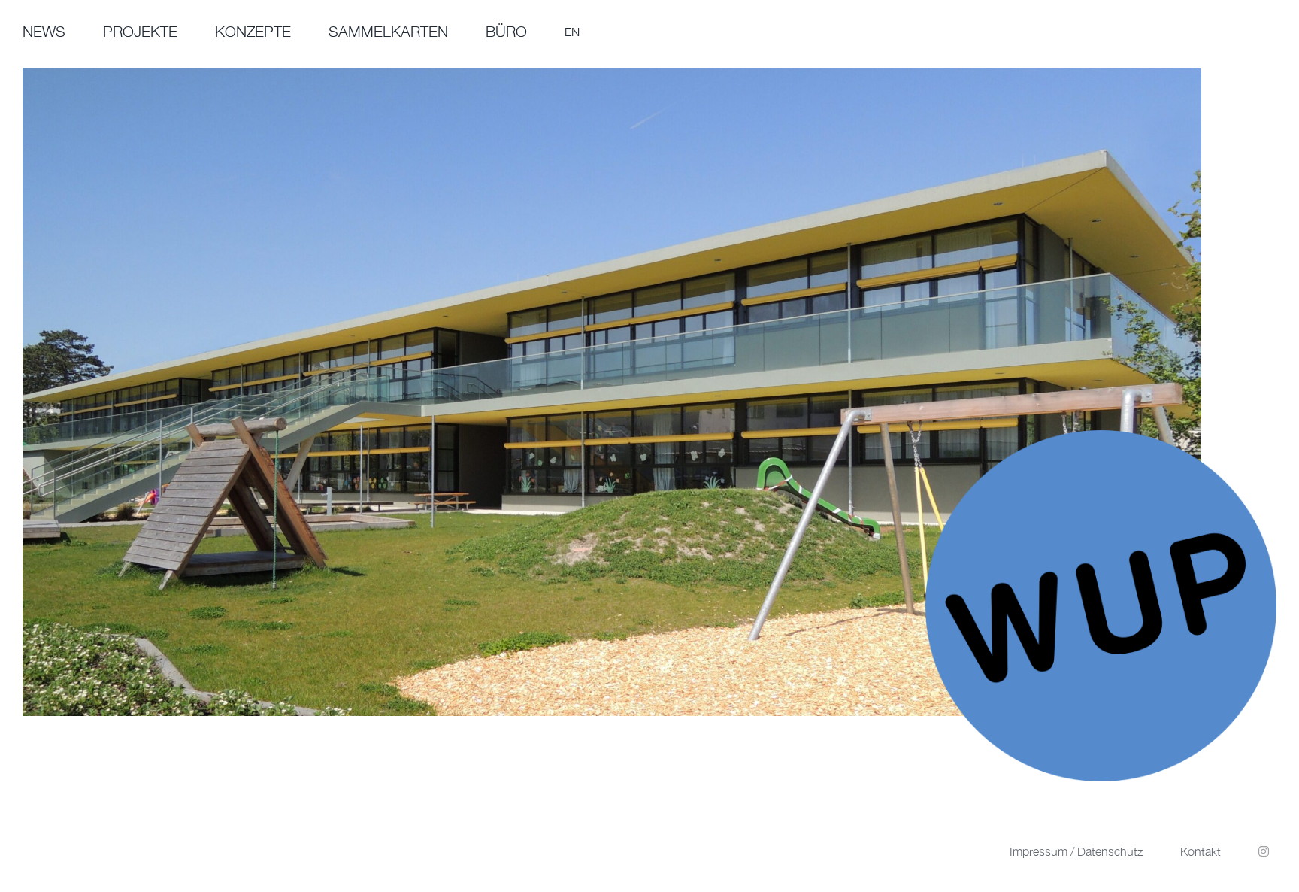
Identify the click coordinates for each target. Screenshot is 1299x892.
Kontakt (1200, 851)
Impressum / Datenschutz (1076, 851)
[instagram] (1263, 851)
